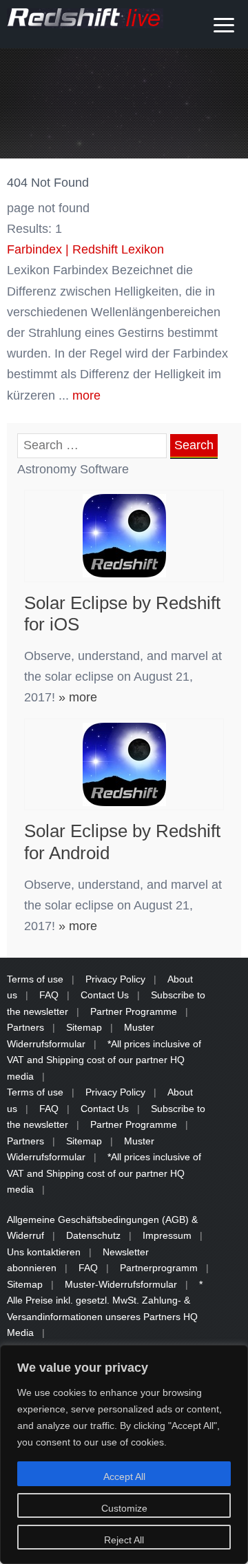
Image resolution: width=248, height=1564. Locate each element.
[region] (124, 1454)
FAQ (49, 994)
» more (76, 697)
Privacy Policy (115, 979)
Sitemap (84, 1027)
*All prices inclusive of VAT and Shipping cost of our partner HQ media (104, 1060)
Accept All (124, 1476)
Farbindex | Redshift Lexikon (85, 249)
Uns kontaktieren (44, 1251)
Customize (124, 1508)
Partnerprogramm (159, 1267)
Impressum (167, 1235)
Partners (25, 1027)
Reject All (124, 1539)
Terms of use (35, 979)
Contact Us (105, 994)
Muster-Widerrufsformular (121, 1284)
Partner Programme (133, 1011)
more (86, 395)
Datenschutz (93, 1235)
